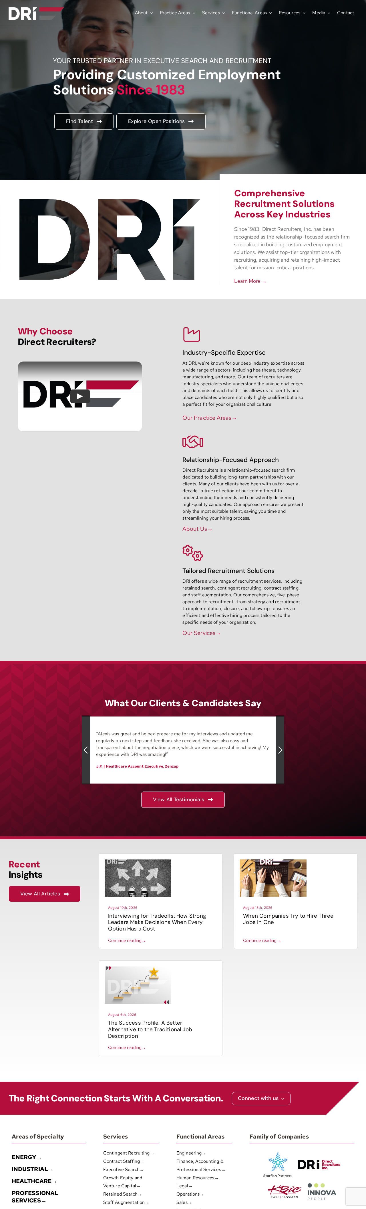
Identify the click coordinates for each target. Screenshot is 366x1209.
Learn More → (250, 281)
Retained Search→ (122, 1194)
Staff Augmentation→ (126, 1202)
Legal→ (184, 1186)
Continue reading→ (127, 940)
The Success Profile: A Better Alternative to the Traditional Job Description (150, 1029)
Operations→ (190, 1194)
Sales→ (184, 1202)
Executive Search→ (123, 1169)
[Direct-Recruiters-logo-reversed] (36, 9)
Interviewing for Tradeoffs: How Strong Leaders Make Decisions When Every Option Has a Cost (157, 922)
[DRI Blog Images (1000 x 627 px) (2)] (138, 969)
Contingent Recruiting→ (128, 1153)
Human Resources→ (197, 1178)
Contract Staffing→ (123, 1161)
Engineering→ (191, 1153)
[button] (86, 750)
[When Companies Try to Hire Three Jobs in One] (273, 862)
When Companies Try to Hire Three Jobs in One (288, 919)
